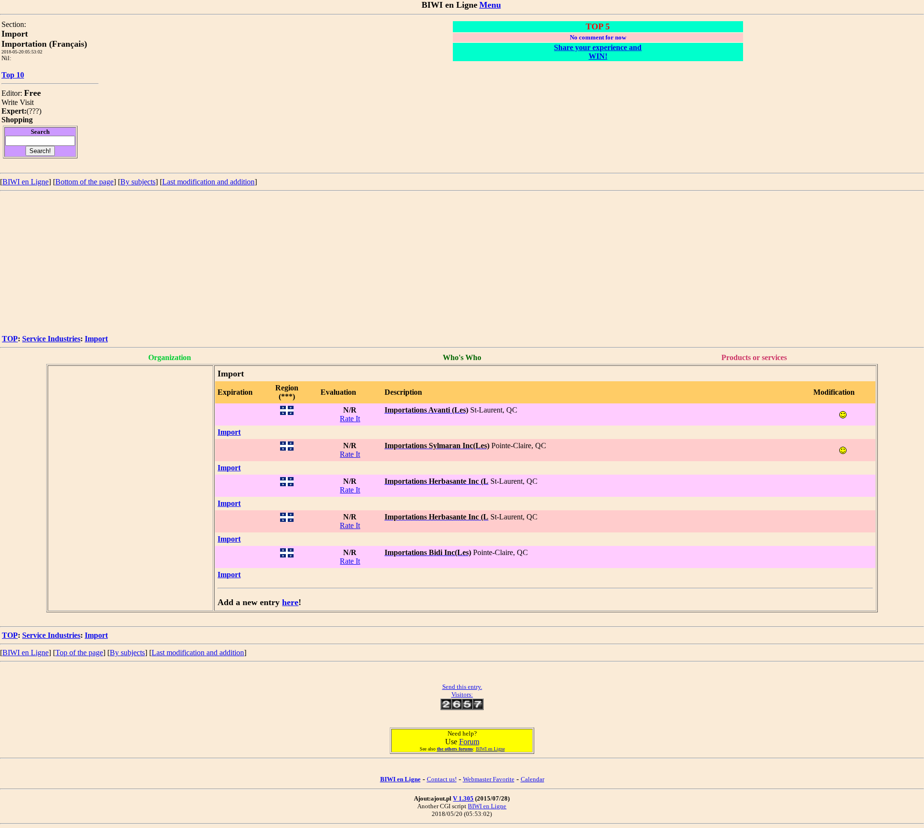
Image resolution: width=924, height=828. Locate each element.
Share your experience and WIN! (598, 51)
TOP (10, 339)
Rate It (350, 418)
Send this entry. (462, 686)
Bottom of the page (84, 182)
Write (9, 102)
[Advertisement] (462, 263)
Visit (27, 102)
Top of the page (79, 652)
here (290, 602)
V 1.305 (463, 798)
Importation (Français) (44, 44)
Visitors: (462, 694)
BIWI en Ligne (25, 182)
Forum (469, 741)
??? (34, 111)
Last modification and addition (208, 182)
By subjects (137, 182)
